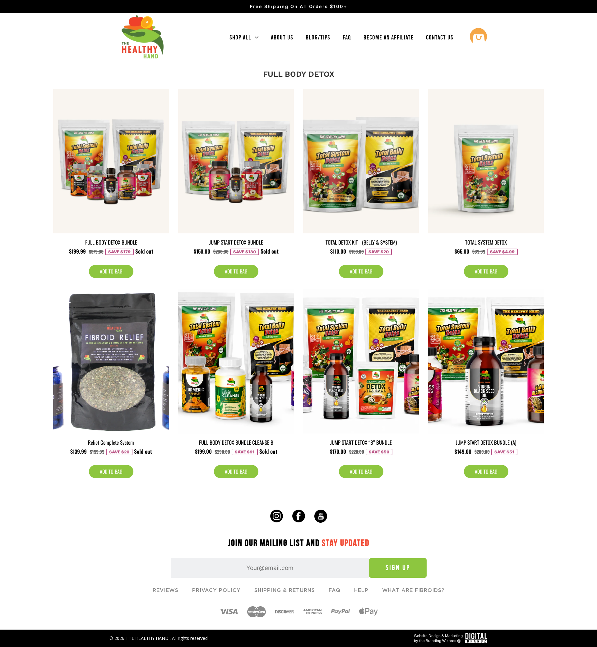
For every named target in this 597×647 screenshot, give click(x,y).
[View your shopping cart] (478, 37)
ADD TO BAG (111, 271)
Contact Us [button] (439, 37)
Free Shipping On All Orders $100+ (298, 6)
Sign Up (398, 567)
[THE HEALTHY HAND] (143, 37)
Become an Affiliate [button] (388, 37)
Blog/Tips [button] (318, 37)
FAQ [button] (347, 37)
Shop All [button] (241, 37)
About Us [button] (282, 37)
